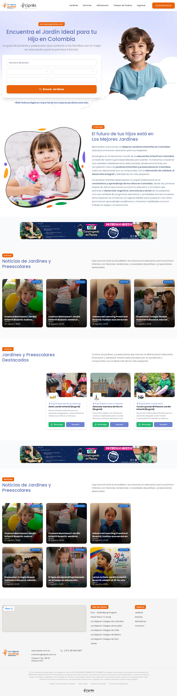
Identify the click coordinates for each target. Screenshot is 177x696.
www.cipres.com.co (40, 650)
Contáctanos (163, 5)
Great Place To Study (101, 617)
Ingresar (141, 5)
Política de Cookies (98, 684)
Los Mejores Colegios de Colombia (107, 621)
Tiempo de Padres (122, 5)
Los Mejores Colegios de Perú (105, 639)
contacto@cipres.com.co (43, 654)
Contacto (139, 625)
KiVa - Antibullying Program (104, 612)
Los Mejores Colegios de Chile (105, 630)
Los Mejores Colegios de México (106, 634)
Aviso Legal (83, 684)
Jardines (73, 5)
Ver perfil (75, 424)
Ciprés (94, 643)
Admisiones (102, 5)
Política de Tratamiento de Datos (62, 684)
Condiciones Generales (118, 684)
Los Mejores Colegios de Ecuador (106, 625)
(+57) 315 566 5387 (73, 650)
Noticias (87, 5)
